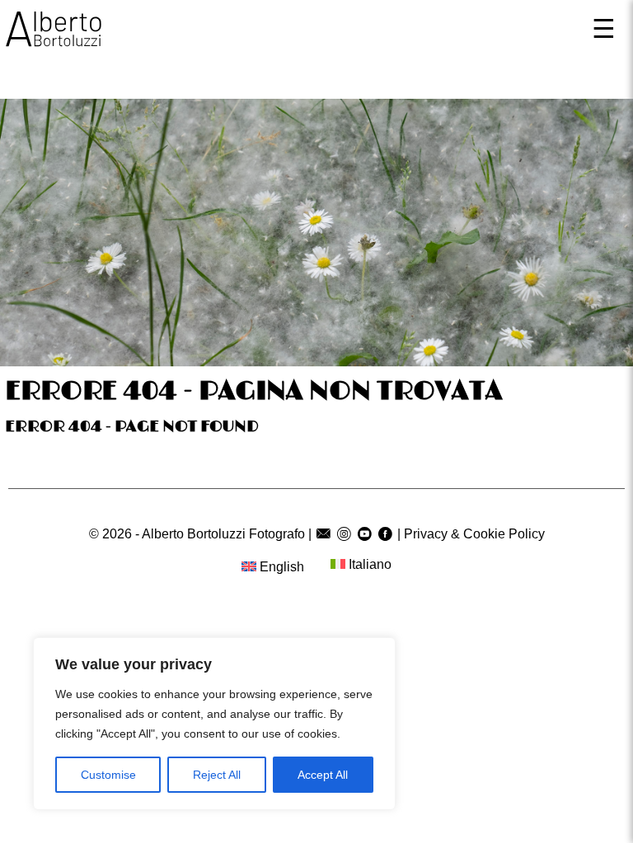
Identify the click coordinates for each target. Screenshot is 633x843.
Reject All (217, 774)
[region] (214, 723)
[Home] (53, 33)
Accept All (323, 774)
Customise (108, 774)
